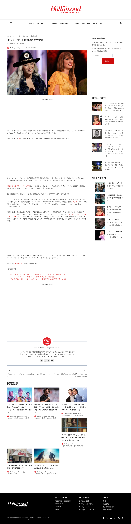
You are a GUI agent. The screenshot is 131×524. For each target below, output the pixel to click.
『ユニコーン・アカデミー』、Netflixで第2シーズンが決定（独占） (26, 373)
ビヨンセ (10, 186)
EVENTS (76, 23)
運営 (104, 501)
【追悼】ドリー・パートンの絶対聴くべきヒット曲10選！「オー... (114, 234)
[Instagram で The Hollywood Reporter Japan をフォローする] (48, 360)
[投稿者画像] (8, 48)
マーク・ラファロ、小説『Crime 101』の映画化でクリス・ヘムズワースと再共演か (68, 373)
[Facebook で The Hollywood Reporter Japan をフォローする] (41, 360)
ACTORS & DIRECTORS (63, 501)
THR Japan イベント (85, 507)
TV (47, 23)
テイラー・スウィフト (22, 186)
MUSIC (54, 23)
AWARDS (10, 43)
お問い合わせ (107, 509)
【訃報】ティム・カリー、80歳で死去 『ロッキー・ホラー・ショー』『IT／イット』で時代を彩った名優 (114, 134)
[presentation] (19, 395)
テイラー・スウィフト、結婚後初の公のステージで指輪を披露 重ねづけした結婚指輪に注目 (114, 120)
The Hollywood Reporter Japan (17, 48)
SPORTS (57, 509)
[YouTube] (111, 518)
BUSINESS (86, 23)
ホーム (9, 36)
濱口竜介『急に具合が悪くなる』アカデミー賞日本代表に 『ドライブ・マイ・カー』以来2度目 (114, 166)
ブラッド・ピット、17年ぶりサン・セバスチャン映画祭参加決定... (114, 222)
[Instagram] (103, 518)
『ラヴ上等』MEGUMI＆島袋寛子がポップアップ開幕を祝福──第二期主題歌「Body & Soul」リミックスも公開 (114, 107)
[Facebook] (122, 518)
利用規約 (106, 504)
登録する (108, 61)
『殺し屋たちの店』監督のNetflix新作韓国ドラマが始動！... (115, 186)
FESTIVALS (59, 504)
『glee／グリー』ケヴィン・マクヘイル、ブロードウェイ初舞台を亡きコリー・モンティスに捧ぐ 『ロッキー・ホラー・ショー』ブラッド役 (114, 150)
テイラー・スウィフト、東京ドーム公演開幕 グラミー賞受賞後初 (32, 277)
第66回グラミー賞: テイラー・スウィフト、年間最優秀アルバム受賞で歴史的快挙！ (39, 279)
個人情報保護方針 (108, 507)
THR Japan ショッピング (86, 509)
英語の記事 (18, 263)
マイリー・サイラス (76, 214)
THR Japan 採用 (84, 501)
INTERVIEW (64, 23)
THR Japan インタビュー (86, 504)
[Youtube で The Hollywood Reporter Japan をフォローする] (52, 360)
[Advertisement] (47, 115)
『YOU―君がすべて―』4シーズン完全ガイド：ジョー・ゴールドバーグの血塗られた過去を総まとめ (74, 437)
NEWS (31, 23)
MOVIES (40, 23)
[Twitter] (107, 518)
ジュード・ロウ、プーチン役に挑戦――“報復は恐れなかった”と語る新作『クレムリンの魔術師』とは (74, 407)
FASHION (58, 507)
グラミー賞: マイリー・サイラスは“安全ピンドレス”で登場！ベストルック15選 (37, 274)
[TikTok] (114, 518)
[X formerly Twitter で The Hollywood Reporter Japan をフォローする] (45, 360)
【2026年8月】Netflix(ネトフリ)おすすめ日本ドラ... (115, 197)
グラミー (75, 202)
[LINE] (118, 518)
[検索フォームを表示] (121, 23)
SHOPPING (97, 23)
